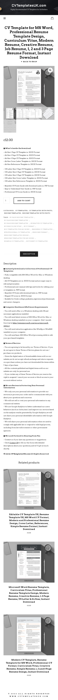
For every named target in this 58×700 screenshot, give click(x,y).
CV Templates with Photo (40, 210)
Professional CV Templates (17, 232)
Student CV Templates (37, 241)
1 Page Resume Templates (22, 217)
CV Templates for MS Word (17, 229)
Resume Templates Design (17, 235)
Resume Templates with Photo (36, 213)
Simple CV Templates (14, 241)
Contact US (13, 443)
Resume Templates (12, 213)
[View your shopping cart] (52, 18)
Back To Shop (30, 62)
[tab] (29, 254)
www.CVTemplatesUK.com (17, 454)
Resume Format (41, 232)
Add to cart (23, 201)
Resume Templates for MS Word (19, 238)
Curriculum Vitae (13, 226)
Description (29, 254)
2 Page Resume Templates (16, 220)
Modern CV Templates (43, 229)
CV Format (29, 226)
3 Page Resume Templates (16, 223)
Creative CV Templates (42, 223)
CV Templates (21, 210)
